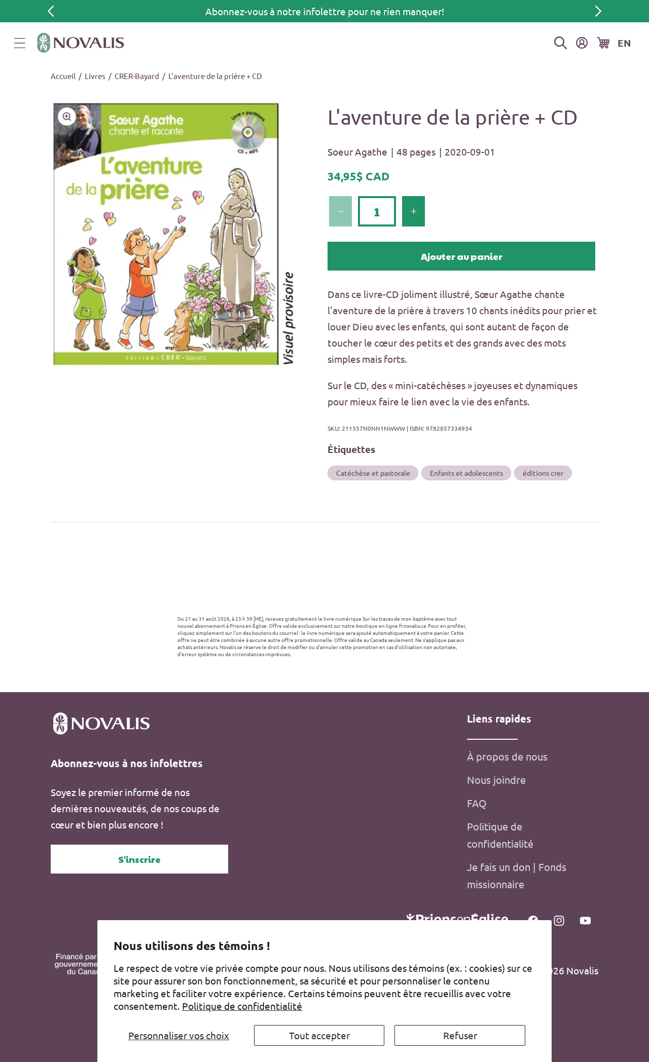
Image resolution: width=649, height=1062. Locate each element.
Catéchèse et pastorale (373, 472)
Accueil (63, 76)
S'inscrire (139, 859)
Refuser (460, 1035)
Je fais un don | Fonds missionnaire (516, 875)
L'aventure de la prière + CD (215, 76)
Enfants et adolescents (466, 472)
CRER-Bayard (137, 76)
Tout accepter (319, 1035)
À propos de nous (507, 756)
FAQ (477, 802)
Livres (95, 76)
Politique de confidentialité (242, 1006)
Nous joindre (496, 779)
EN (624, 42)
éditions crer (543, 472)
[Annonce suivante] (598, 11)
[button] (19, 43)
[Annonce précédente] (51, 11)
